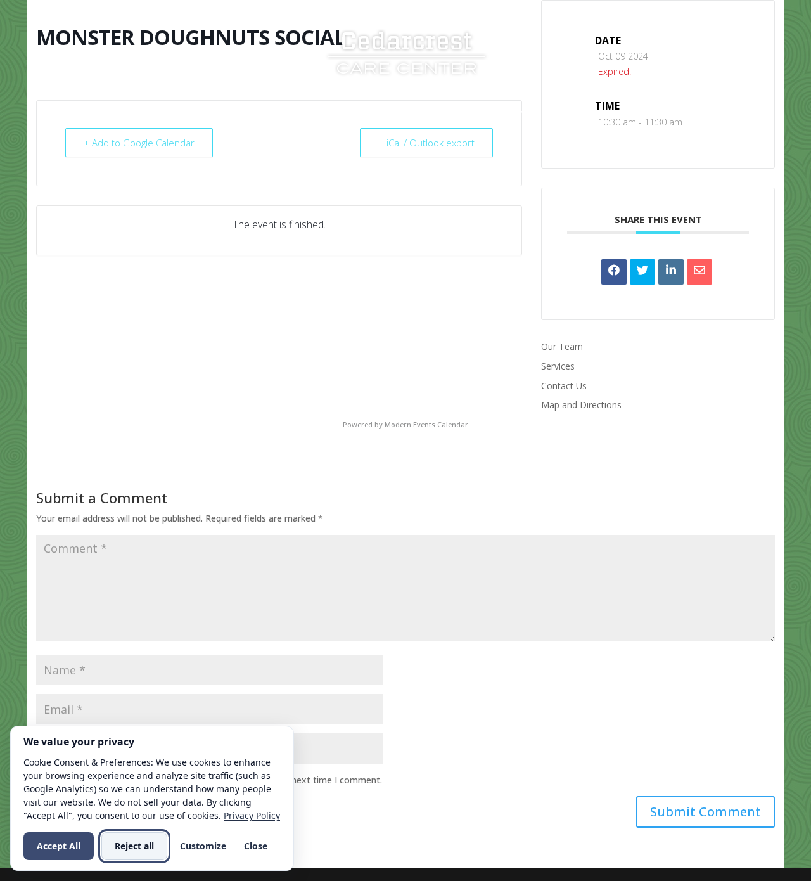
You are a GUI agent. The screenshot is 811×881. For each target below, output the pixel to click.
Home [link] (209, 112)
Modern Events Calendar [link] (426, 424)
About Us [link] (263, 112)
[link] (406, 51)
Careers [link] (493, 112)
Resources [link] (417, 112)
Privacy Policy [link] (252, 815)
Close (255, 846)
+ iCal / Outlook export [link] (426, 142)
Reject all (134, 846)
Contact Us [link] (573, 112)
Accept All (58, 846)
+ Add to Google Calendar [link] (139, 142)
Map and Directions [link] (581, 405)
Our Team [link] (562, 346)
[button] (705, 812)
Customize (203, 846)
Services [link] (339, 112)
